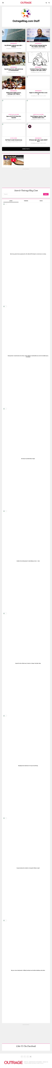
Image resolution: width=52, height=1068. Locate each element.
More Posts (26, 149)
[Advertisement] (26, 178)
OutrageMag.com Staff (10, 48)
